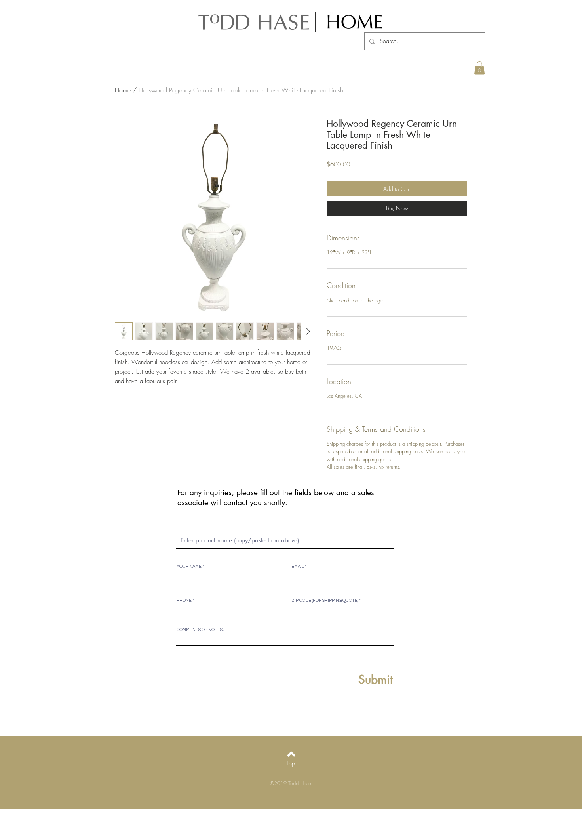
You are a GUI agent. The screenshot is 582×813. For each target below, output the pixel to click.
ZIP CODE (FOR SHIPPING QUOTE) (324, 600)
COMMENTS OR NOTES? (200, 630)
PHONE (184, 600)
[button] (479, 67)
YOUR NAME (189, 566)
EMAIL (297, 566)
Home (123, 90)
